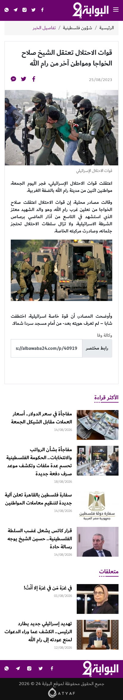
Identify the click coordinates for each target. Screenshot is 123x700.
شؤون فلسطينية (77, 28)
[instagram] (24, 10)
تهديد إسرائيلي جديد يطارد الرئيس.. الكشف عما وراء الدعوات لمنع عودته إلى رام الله (38, 631)
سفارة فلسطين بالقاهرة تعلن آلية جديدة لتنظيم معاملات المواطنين (38, 499)
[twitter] (33, 10)
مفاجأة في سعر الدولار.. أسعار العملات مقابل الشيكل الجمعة (41, 417)
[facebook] (42, 10)
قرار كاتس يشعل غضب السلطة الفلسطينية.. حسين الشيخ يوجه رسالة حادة (39, 538)
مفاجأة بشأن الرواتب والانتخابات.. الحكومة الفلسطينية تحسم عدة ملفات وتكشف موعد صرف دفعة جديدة (39, 461)
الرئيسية (106, 28)
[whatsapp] (6, 10)
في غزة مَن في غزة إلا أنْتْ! (48, 587)
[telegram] (15, 10)
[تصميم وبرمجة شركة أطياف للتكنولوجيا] (61, 692)
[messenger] (13, 80)
